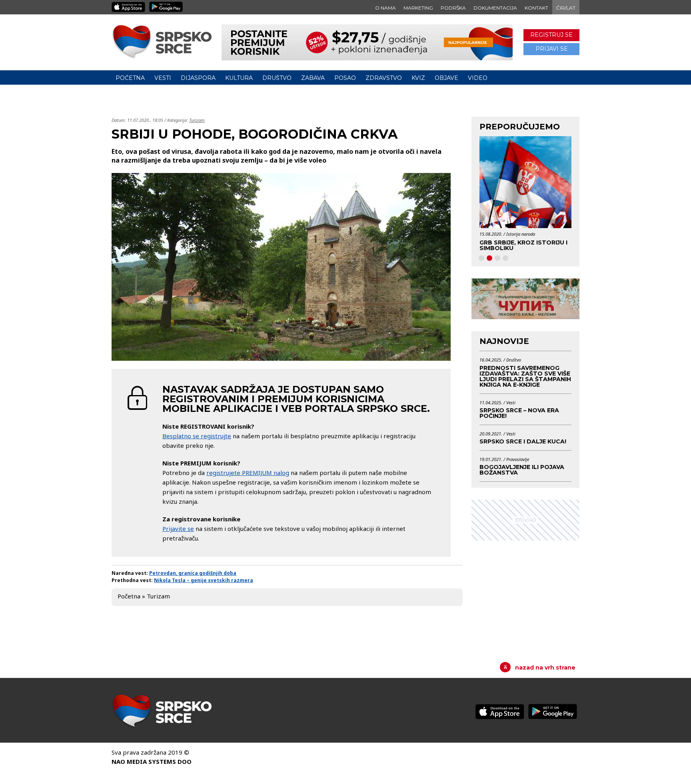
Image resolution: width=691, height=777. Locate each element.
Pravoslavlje (517, 459)
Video (477, 77)
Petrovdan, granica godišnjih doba (192, 573)
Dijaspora (198, 77)
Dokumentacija (495, 8)
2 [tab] (489, 258)
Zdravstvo (383, 77)
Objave (446, 77)
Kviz (418, 77)
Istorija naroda (493, 234)
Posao (345, 77)
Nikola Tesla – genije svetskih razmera (203, 580)
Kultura (239, 77)
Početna (130, 77)
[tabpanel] (498, 196)
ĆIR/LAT (565, 8)
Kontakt (536, 8)
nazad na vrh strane (545, 667)
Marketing (418, 8)
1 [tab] (481, 258)
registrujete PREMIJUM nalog (247, 473)
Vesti (162, 77)
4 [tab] (505, 258)
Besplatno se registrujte (196, 436)
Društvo (277, 77)
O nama (385, 8)
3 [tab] (497, 258)
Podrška (453, 8)
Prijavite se (178, 529)
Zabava (313, 77)
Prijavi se (551, 48)
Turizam (197, 120)
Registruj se (551, 34)
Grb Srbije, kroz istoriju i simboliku (496, 245)
